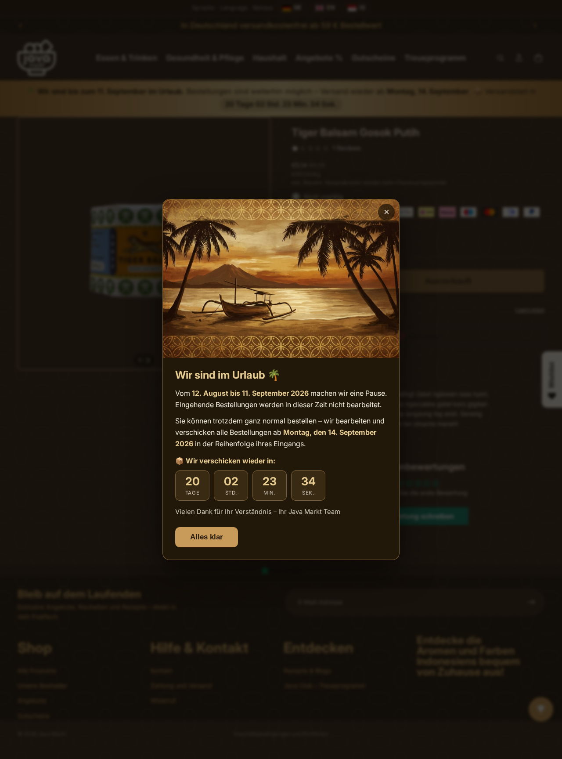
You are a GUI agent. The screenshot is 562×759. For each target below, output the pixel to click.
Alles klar (206, 537)
